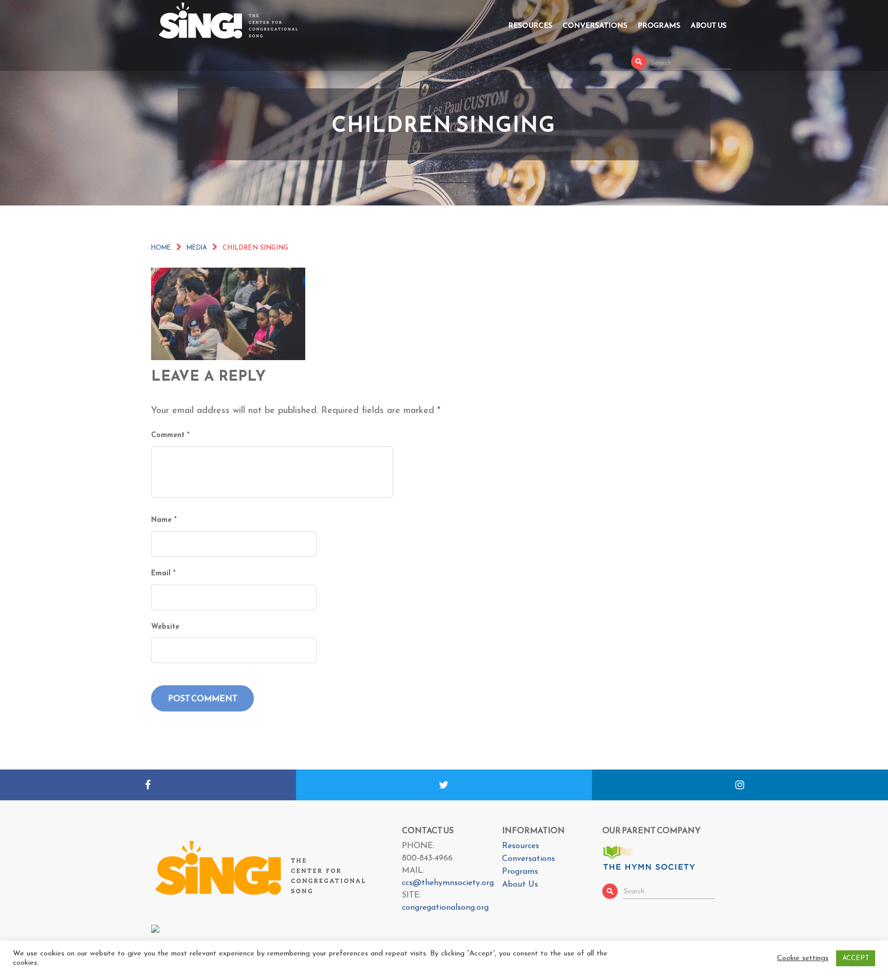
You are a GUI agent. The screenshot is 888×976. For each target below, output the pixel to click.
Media (197, 248)
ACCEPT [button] (855, 958)
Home (161, 248)
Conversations (595, 25)
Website (165, 627)
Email (163, 573)
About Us (709, 25)
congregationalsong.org (445, 908)
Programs (659, 25)
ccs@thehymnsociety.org (448, 883)
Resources (530, 25)
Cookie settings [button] (802, 958)
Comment (170, 435)
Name (164, 520)
